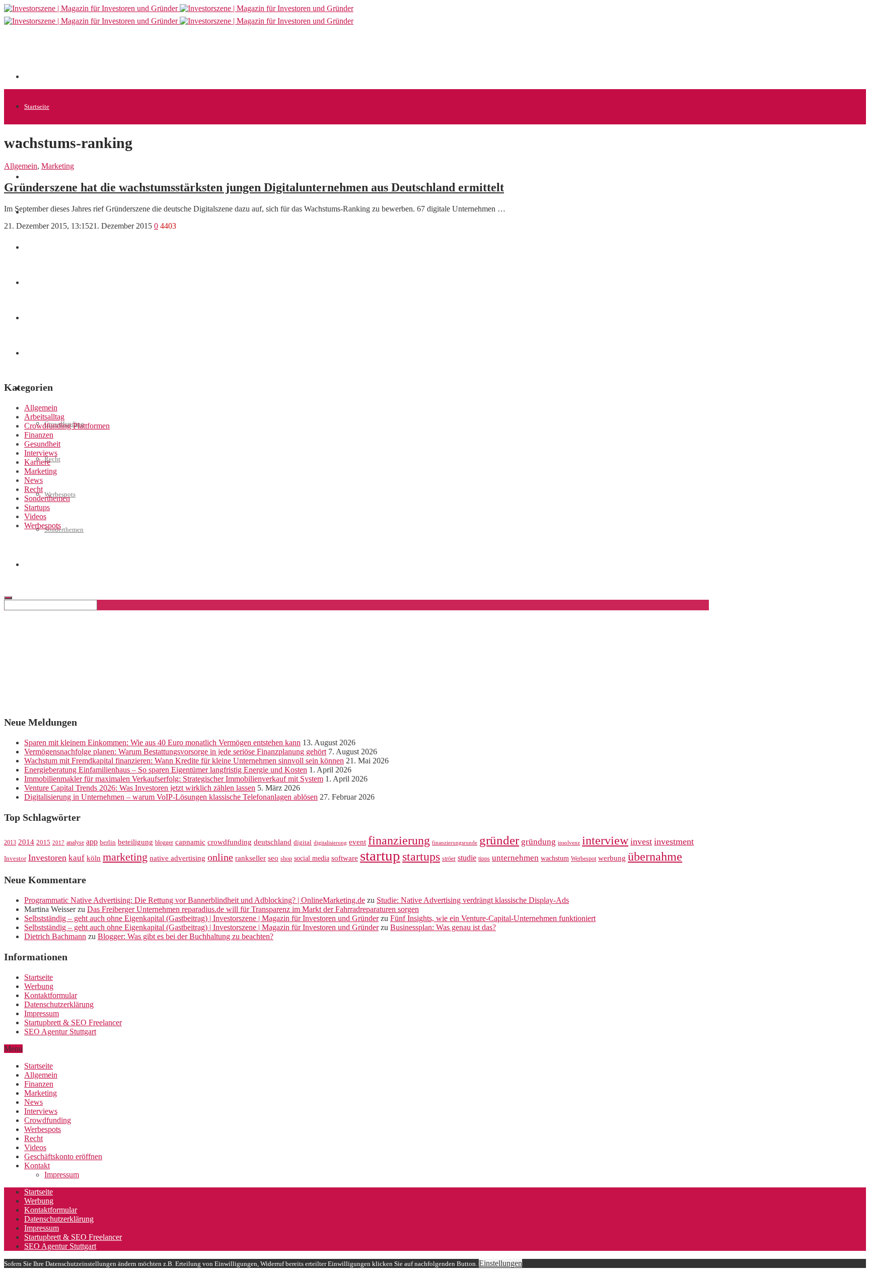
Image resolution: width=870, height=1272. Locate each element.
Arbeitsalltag (44, 416)
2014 (26, 842)
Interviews (40, 453)
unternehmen (515, 858)
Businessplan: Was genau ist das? (443, 927)
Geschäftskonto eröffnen (63, 1156)
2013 (10, 842)
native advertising (177, 858)
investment (674, 841)
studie (467, 858)
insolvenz (569, 842)
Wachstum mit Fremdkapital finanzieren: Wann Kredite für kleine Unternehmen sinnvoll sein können (184, 760)
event (357, 842)
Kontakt (37, 1165)
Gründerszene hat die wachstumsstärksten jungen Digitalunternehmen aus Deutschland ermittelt (254, 187)
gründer (499, 840)
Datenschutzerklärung (59, 1004)
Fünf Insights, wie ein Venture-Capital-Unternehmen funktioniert (493, 918)
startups (421, 856)
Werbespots (42, 525)
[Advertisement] (207, 56)
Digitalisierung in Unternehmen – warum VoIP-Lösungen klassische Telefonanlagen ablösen (171, 797)
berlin (108, 842)
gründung (538, 841)
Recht (52, 459)
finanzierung (399, 840)
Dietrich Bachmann (55, 936)
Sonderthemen (64, 529)
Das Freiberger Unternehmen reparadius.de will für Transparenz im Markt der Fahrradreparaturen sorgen (253, 909)
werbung (612, 858)
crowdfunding (229, 841)
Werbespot (583, 858)
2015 (43, 842)
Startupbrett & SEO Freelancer (73, 1022)
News (33, 480)
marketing (125, 857)
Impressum (41, 1013)
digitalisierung (330, 842)
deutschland (273, 841)
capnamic (190, 842)
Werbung (38, 986)
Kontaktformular (50, 995)
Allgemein (20, 166)
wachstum (555, 858)
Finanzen (38, 435)
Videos (35, 516)
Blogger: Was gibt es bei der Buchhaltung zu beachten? (185, 936)
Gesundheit (42, 444)
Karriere (37, 462)
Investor (15, 858)
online (220, 857)
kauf (76, 858)
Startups (35, 177)
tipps (484, 858)
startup (380, 855)
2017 (58, 842)
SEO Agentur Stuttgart (60, 1031)
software (344, 858)
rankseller (250, 858)
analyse (75, 842)
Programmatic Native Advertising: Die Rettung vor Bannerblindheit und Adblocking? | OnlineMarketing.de (194, 900)
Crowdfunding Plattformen (67, 425)
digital (303, 842)
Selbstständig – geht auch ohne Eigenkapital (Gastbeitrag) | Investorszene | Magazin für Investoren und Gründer (201, 918)
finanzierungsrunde (454, 842)
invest (641, 841)
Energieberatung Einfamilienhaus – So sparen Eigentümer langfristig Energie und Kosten (165, 769)
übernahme (655, 856)
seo (273, 858)
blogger (164, 842)
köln (94, 858)
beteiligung (135, 842)
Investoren (47, 858)
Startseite (36, 106)
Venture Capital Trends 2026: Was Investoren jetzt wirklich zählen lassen (139, 788)
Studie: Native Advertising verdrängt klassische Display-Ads (473, 900)
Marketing (57, 166)
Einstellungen (500, 1263)
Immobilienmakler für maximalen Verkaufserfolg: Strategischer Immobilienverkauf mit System (173, 778)
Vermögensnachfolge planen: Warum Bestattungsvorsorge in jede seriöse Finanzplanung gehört (175, 751)
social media (311, 858)
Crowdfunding (47, 1120)
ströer (449, 858)
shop (286, 858)
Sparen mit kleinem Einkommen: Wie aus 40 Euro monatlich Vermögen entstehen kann (162, 742)
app (92, 841)
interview (605, 840)
